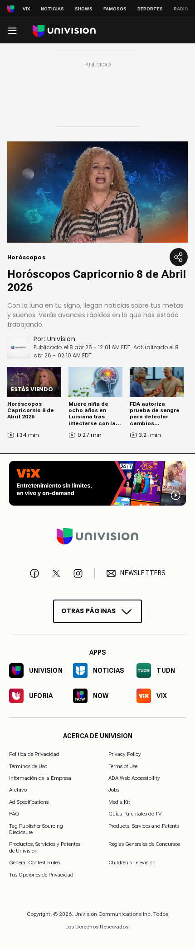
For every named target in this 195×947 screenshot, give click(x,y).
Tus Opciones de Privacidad (41, 875)
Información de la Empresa (40, 778)
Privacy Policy (124, 754)
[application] (97, 192)
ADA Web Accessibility (134, 778)
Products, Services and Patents (143, 825)
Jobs (113, 790)
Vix (26, 8)
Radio (181, 8)
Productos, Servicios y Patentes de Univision (44, 847)
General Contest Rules (34, 862)
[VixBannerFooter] (97, 483)
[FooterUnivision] (97, 536)
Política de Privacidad (34, 754)
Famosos (115, 8)
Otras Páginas (88, 610)
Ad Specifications (29, 801)
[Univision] (64, 31)
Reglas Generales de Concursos (144, 844)
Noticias (52, 8)
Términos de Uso (28, 766)
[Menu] (12, 31)
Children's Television (132, 862)
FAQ (14, 814)
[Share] (179, 257)
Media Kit (119, 801)
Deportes (150, 8)
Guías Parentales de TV (134, 814)
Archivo (18, 790)
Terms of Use (122, 766)
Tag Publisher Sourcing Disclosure (36, 828)
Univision (61, 339)
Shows (84, 8)
